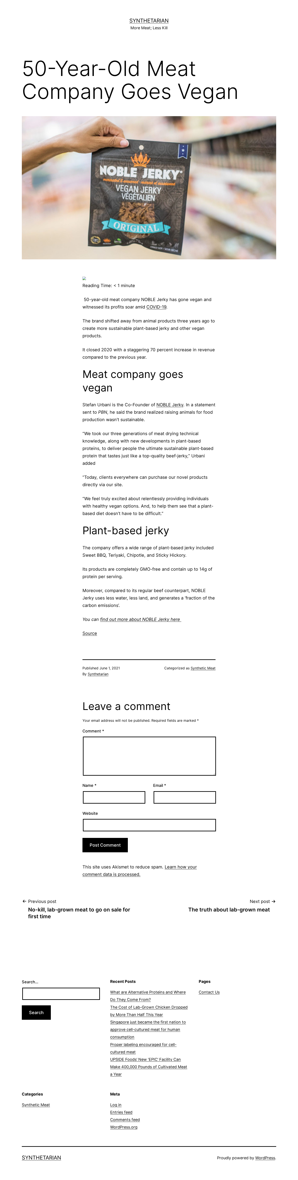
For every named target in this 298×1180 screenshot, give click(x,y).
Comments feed (125, 1119)
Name (89, 785)
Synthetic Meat (203, 668)
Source (89, 633)
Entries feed (121, 1112)
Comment (93, 731)
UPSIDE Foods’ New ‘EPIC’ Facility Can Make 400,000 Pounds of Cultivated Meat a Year (148, 1067)
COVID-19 (156, 307)
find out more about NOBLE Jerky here (140, 619)
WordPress (265, 1158)
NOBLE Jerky (169, 404)
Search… (30, 982)
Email (159, 785)
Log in (116, 1104)
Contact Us (209, 992)
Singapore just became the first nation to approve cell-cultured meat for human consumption (148, 1029)
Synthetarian (149, 20)
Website (90, 813)
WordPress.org (123, 1127)
